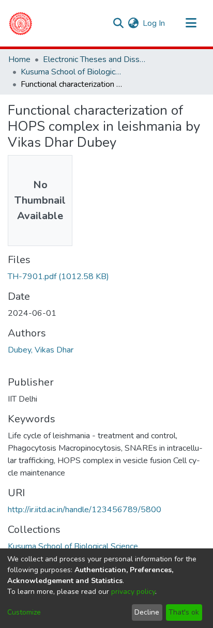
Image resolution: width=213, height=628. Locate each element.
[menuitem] (133, 23)
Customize (24, 612)
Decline (146, 612)
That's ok (184, 612)
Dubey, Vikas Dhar (40, 350)
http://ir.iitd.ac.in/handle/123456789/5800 (84, 509)
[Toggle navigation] (190, 23)
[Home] (20, 23)
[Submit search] (118, 23)
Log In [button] (154, 23)
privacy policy (133, 591)
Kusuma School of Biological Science (72, 72)
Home (19, 59)
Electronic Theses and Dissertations (94, 59)
